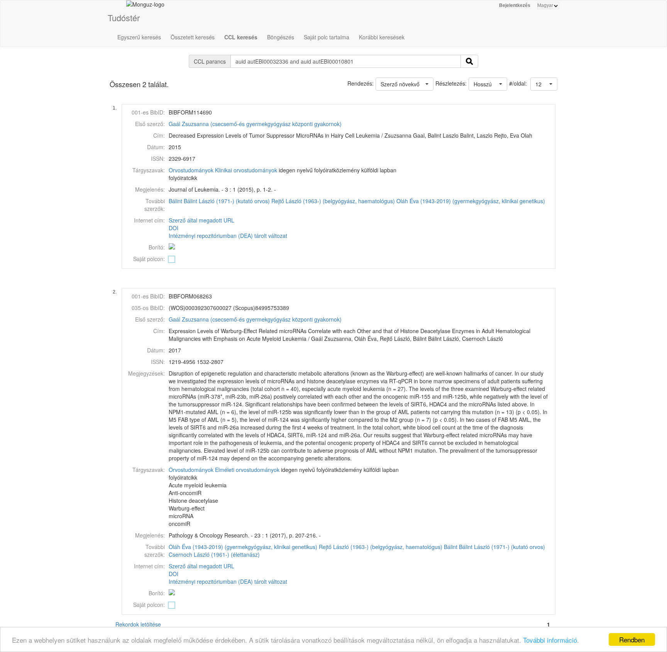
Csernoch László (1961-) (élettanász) (214, 554)
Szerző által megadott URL (201, 220)
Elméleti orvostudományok (247, 469)
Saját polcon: (149, 259)
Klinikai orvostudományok (246, 170)
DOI (173, 228)
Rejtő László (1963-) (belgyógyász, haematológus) (333, 201)
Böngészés (280, 37)
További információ (550, 640)
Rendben (632, 639)
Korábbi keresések (382, 37)
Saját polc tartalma (326, 37)
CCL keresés (240, 37)
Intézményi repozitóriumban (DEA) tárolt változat (228, 235)
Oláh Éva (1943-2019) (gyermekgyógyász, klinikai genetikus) (470, 201)
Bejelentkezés (514, 5)
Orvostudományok (191, 170)
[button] (543, 84)
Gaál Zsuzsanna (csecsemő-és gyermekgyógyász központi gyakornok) (255, 124)
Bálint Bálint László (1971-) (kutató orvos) (219, 201)
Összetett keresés (193, 37)
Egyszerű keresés (139, 37)
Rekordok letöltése (138, 624)
